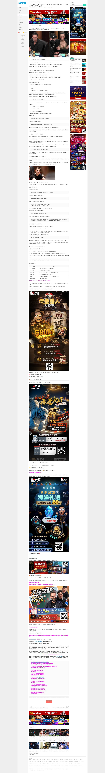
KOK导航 (62, 763)
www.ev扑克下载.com (39, 674)
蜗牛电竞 (72, 766)
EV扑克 (63, 768)
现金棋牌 (22, 43)
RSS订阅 (25, 32)
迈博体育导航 (49, 763)
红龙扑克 (20, 19)
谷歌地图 (37, 770)
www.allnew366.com (41, 689)
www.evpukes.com (39, 682)
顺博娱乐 (22, 39)
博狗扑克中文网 (56, 759)
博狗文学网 (31, 763)
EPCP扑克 (35, 766)
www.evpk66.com (40, 677)
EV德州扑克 (31, 768)
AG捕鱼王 (81, 759)
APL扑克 (48, 766)
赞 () (49, 701)
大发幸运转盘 (51, 768)
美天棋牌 (35, 761)
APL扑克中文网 (64, 766)
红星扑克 (20, 24)
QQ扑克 (59, 768)
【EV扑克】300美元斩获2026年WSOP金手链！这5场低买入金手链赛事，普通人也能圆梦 (38, 708)
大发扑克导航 (44, 763)
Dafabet (35, 768)
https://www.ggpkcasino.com (41, 686)
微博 (19, 32)
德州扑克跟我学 (66, 759)
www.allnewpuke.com (43, 690)
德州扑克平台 (23, 3)
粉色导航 (43, 761)
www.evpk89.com (52, 657)
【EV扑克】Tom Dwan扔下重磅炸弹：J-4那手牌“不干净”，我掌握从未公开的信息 (48, 5)
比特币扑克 (21, 29)
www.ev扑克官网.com (39, 673)
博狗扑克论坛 (71, 759)
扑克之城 (50, 761)
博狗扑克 (20, 10)
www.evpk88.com (41, 678)
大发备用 (22, 46)
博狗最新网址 (76, 761)
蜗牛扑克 (20, 15)
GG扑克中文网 (65, 761)
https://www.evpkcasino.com (41, 685)
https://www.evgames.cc (40, 684)
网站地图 (40, 770)
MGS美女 (30, 759)
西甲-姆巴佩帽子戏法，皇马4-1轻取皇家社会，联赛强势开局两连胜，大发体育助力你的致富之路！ (53, 738)
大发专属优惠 (46, 768)
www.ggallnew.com (41, 693)
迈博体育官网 (54, 763)
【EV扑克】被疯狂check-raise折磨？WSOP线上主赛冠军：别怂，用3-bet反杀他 (34, 738)
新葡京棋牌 (21, 22)
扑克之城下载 (39, 759)
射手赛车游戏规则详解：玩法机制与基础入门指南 (60, 707)
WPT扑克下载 (31, 766)
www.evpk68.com (40, 679)
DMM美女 (61, 759)
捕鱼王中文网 (39, 761)
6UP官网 (39, 763)
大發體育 (68, 766)
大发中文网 (55, 768)
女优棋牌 (22, 42)
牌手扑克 (38, 768)
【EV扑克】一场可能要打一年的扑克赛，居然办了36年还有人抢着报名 (54, 751)
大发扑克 (22, 36)
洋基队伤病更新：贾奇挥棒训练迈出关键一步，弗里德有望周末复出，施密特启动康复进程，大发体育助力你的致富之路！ (33, 752)
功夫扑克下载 (40, 766)
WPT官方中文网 (52, 766)
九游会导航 (58, 763)
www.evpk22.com (42, 668)
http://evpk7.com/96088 (52, 654)
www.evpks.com (40, 675)
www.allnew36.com (41, 688)
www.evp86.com (36, 25)
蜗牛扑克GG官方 (81, 761)
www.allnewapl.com (40, 692)
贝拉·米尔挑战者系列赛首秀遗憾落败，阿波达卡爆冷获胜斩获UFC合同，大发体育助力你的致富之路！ (64, 738)
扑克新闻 (81, 766)
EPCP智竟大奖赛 (77, 766)
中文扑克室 (31, 761)
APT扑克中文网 (58, 766)
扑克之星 (20, 27)
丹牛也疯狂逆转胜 (38, 641)
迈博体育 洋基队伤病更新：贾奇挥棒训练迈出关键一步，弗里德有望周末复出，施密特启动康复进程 (44, 738)
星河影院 (74, 763)
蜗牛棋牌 (48, 759)
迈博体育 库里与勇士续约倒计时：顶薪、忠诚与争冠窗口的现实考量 (64, 751)
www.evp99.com (59, 656)
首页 (20, 7)
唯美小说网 (78, 763)
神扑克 (20, 12)
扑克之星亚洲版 (71, 761)
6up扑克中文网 (76, 759)
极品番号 (57, 761)
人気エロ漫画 (70, 763)
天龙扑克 (20, 17)
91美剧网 (47, 761)
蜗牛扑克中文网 (44, 759)
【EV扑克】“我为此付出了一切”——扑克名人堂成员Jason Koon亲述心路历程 (43, 751)
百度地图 (43, 770)
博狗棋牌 (44, 766)
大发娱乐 (42, 768)
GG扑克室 (61, 761)
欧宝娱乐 (66, 763)
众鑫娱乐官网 (35, 763)
